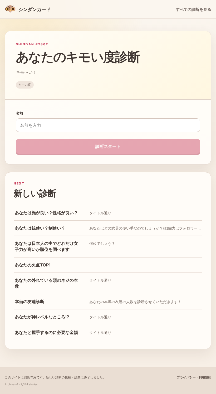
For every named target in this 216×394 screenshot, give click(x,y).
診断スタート (108, 146)
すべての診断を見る (193, 9)
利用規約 (205, 377)
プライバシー (186, 377)
